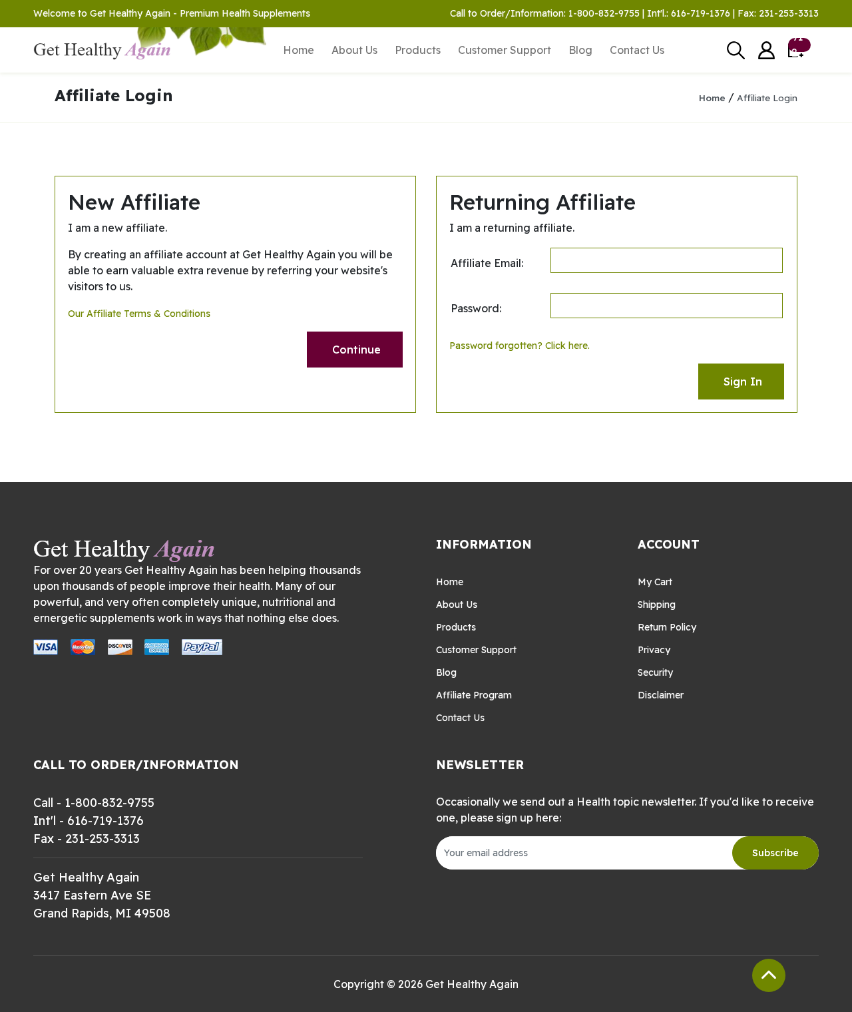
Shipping (657, 605)
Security (655, 672)
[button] (766, 50)
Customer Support (504, 50)
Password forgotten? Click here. (519, 346)
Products (418, 50)
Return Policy (667, 627)
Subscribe (775, 853)
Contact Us (637, 50)
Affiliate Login (767, 97)
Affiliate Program (474, 695)
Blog (580, 50)
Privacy (654, 650)
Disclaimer (661, 695)
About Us (354, 50)
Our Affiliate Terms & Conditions (139, 314)
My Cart (655, 582)
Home (298, 50)
